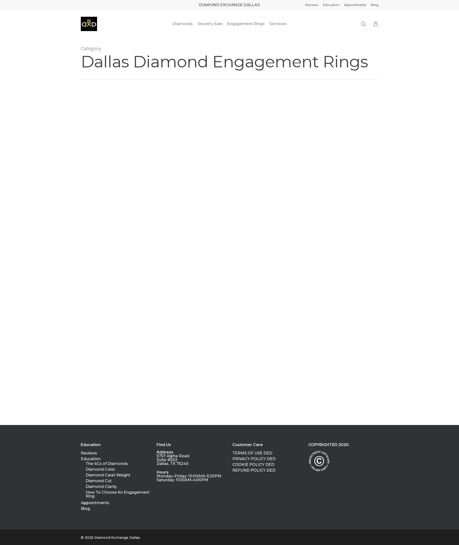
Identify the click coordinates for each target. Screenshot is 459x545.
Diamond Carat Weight (108, 475)
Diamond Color (100, 469)
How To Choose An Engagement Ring (117, 494)
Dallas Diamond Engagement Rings (124, 211)
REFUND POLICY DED (253, 470)
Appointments (95, 503)
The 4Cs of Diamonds (107, 464)
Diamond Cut (99, 481)
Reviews (89, 453)
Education (91, 459)
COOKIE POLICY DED (253, 465)
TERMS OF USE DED (252, 453)
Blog (85, 509)
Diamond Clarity (101, 487)
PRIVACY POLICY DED (254, 459)
